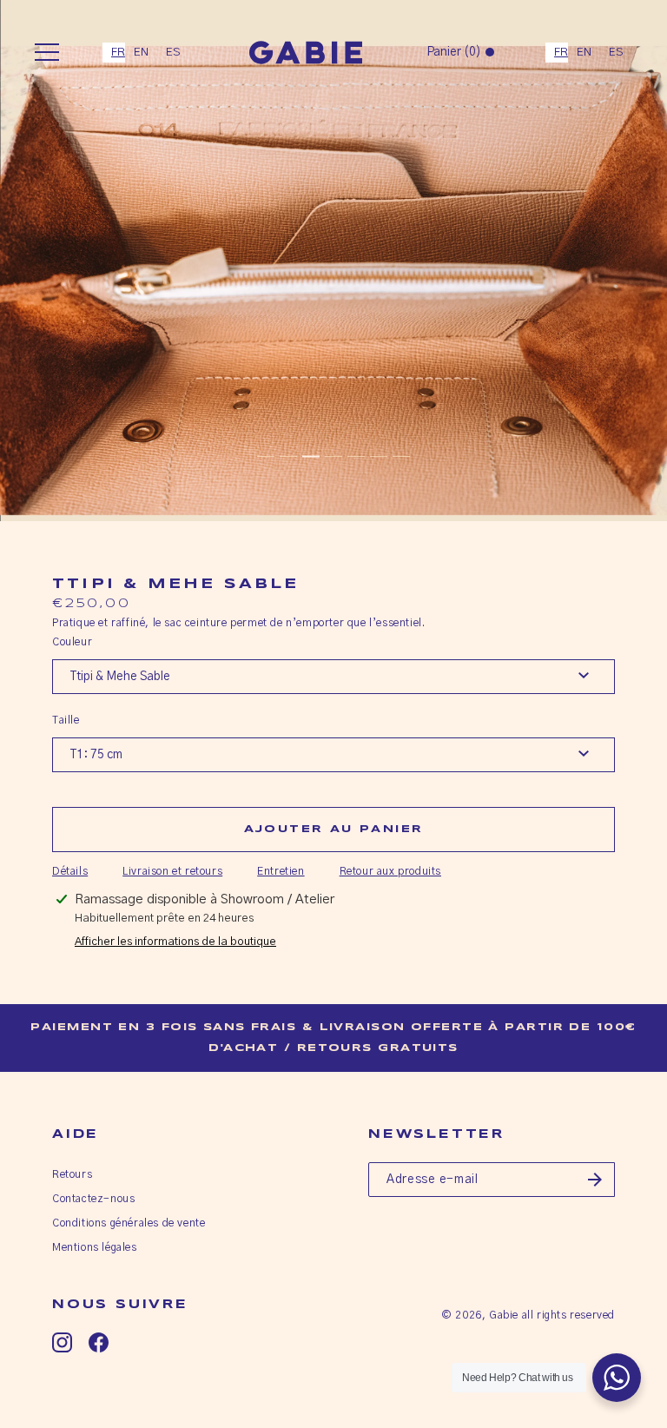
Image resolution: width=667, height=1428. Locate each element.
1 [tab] (265, 456)
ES (173, 52)
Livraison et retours (172, 871)
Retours (72, 1174)
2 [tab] (288, 456)
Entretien (280, 871)
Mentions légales (94, 1247)
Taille (66, 720)
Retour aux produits (390, 871)
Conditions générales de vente (128, 1223)
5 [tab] (356, 456)
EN (141, 52)
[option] (141, 53)
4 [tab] (333, 456)
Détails (70, 871)
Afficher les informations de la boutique (175, 942)
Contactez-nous (93, 1198)
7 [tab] (401, 456)
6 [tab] (378, 456)
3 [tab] (311, 456)
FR (118, 52)
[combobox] (113, 53)
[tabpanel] (333, 260)
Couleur (72, 642)
